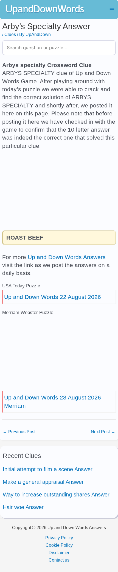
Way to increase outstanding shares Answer (56, 495)
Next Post (103, 431)
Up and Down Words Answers (67, 257)
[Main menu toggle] (112, 9)
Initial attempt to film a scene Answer (47, 469)
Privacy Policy (59, 537)
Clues (10, 34)
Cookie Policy (59, 545)
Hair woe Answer (23, 507)
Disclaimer (59, 552)
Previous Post (19, 431)
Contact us (59, 559)
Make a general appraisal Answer (43, 482)
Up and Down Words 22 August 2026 (52, 297)
